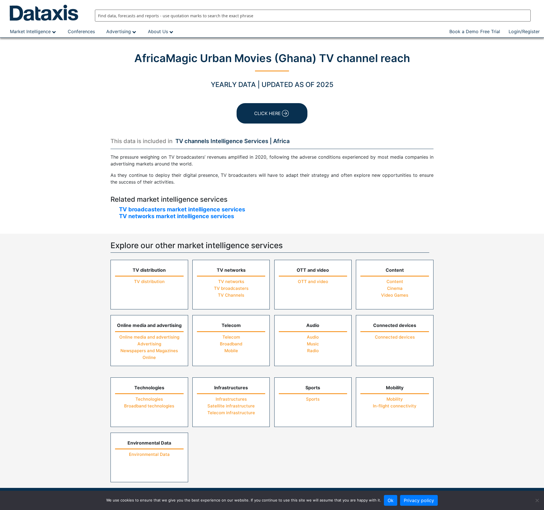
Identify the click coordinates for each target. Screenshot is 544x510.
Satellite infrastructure (231, 406)
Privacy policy (419, 500)
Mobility (394, 399)
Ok (391, 500)
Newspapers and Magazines (149, 350)
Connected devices (395, 337)
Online (149, 357)
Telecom (231, 337)
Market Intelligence (30, 31)
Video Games (394, 295)
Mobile (231, 350)
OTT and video (313, 281)
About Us (158, 31)
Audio (313, 337)
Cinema (395, 288)
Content (394, 281)
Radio (313, 350)
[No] (537, 500)
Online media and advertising (149, 337)
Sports (313, 399)
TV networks (231, 281)
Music (313, 344)
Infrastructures (231, 399)
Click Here (267, 113)
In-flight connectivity (394, 406)
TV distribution (149, 281)
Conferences (81, 31)
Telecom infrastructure (231, 412)
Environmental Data (149, 454)
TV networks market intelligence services (176, 216)
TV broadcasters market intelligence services (182, 209)
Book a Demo (464, 31)
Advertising (118, 31)
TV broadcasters (231, 288)
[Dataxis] (45, 13)
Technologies (149, 399)
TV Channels (231, 295)
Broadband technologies (149, 406)
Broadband (231, 344)
